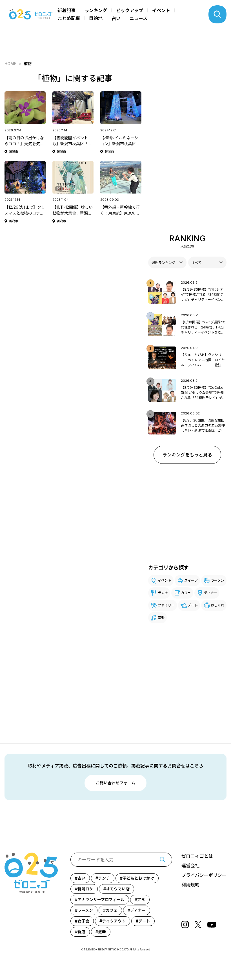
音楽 (161, 617)
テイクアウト (114, 921)
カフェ (186, 593)
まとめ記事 (68, 18)
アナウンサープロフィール (101, 899)
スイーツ (191, 580)
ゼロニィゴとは (197, 856)
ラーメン (217, 580)
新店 (81, 931)
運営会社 (190, 865)
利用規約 (190, 885)
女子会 (83, 921)
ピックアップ (129, 10)
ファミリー (166, 605)
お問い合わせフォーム (115, 782)
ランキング (96, 10)
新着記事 (66, 10)
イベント (161, 10)
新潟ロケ (85, 888)
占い (116, 18)
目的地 (96, 18)
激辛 (102, 931)
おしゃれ (217, 605)
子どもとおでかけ (138, 878)
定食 (141, 899)
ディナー (210, 593)
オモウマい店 (118, 888)
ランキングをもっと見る (187, 455)
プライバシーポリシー (203, 875)
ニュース (138, 18)
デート (193, 605)
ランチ (163, 593)
